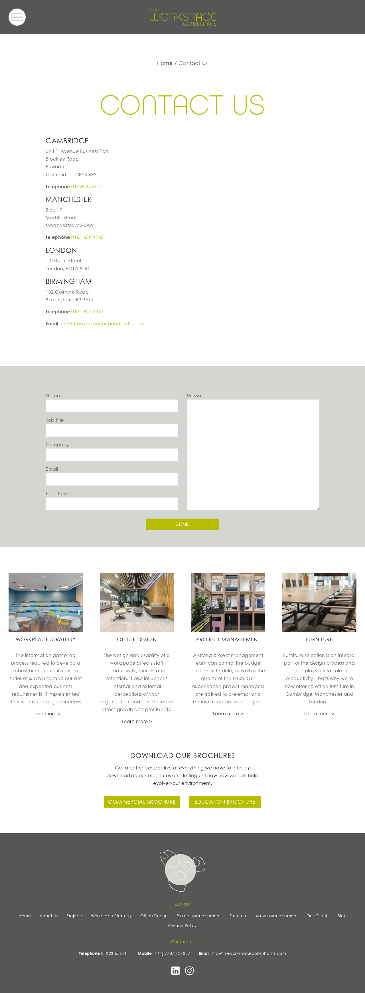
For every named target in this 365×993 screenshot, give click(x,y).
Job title (55, 420)
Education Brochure (225, 802)
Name (53, 395)
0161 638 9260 (87, 237)
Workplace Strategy (111, 915)
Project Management (199, 915)
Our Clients (318, 915)
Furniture (239, 915)
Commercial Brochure (142, 802)
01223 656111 (86, 186)
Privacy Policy (182, 925)
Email (52, 469)
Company (57, 444)
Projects (74, 915)
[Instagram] (189, 972)
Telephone (58, 493)
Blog (342, 915)
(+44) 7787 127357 (171, 953)
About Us (48, 915)
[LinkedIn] (175, 972)
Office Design (154, 915)
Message (197, 395)
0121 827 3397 (87, 311)
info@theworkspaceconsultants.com (101, 323)
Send (182, 524)
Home (165, 63)
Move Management (277, 915)
